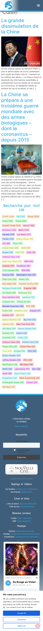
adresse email (21, 441)
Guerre (21, 333)
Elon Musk (9, 284)
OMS (28, 261)
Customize (21, 619)
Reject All (21, 626)
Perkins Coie (30, 342)
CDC (20, 252)
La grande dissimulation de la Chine (19, 26)
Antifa (23, 338)
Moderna (21, 311)
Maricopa (24, 293)
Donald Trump (12, 225)
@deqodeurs (27, 492)
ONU (27, 360)
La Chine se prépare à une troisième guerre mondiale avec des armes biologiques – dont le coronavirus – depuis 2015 (20, 117)
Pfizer (17, 243)
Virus (7, 351)
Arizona (8, 275)
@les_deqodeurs (25, 518)
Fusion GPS (10, 346)
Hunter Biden (11, 248)
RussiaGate (10, 378)
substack (28, 297)
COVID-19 (23, 302)
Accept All (21, 613)
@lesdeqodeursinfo (28, 504)
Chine (8, 221)
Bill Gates (26, 364)
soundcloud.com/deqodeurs (27, 537)
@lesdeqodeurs (27, 506)
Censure (8, 302)
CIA (6, 243)
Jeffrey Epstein (12, 360)
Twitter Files (27, 346)
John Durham (11, 270)
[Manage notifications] (37, 626)
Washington (10, 364)
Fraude (35, 311)
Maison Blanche (12, 320)
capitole (8, 266)
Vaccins (8, 324)
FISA (32, 351)
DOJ (36, 369)
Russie (33, 216)
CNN (31, 252)
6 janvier (30, 288)
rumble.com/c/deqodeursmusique (25, 534)
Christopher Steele (13, 382)
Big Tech (30, 320)
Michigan (9, 387)
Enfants (8, 315)
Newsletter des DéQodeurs (23, 451)
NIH (20, 315)
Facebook (23, 266)
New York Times (12, 261)
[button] (38, 5)
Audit (7, 373)
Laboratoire (22, 369)
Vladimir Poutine (28, 284)
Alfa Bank (9, 329)
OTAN (7, 311)
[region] (21, 611)
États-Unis (9, 279)
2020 (25, 248)
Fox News (9, 293)
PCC (30, 306)
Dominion (9, 338)
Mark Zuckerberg (30, 378)
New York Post (25, 324)
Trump (21, 221)
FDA (26, 270)
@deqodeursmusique (25, 531)
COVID (8, 216)
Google (19, 351)
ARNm (24, 279)
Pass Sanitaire (11, 297)
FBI (21, 216)
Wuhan (8, 252)
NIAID (7, 369)
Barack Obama (27, 329)
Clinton (31, 382)
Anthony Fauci (11, 257)
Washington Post (26, 275)
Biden (24, 230)
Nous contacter (21, 426)
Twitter (8, 239)
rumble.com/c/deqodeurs (27, 489)
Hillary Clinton (24, 239)
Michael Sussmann (13, 306)
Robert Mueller (11, 355)
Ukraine (8, 234)
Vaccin (28, 225)
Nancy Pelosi (22, 373)
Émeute (8, 333)
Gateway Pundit (12, 288)
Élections (9, 230)
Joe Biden (24, 234)
